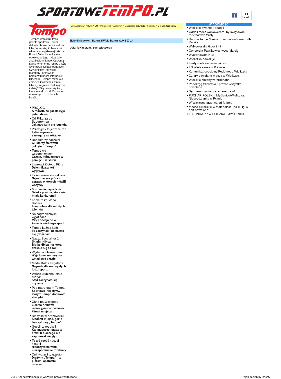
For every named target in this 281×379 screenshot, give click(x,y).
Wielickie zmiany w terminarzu (210, 80)
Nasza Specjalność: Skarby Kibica (46, 243)
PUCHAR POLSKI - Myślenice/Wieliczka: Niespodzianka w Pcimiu (217, 97)
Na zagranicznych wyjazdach (48, 218)
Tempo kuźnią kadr (48, 231)
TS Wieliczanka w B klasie (207, 67)
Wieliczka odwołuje (202, 59)
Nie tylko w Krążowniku (48, 319)
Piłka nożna (105, 26)
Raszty (266, 377)
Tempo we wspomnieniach (47, 155)
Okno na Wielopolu (49, 306)
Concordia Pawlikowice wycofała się (213, 50)
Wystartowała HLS (201, 54)
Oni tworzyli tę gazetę (47, 359)
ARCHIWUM (92, 26)
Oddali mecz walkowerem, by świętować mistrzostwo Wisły (217, 33)
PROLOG (48, 111)
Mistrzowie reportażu (48, 192)
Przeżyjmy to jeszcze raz (49, 132)
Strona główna (77, 26)
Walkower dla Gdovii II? (205, 46)
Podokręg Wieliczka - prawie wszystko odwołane (215, 85)
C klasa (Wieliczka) (167, 26)
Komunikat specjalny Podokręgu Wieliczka (218, 71)
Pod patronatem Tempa (48, 292)
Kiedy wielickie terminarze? (207, 63)
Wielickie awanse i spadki (206, 27)
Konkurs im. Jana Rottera (48, 204)
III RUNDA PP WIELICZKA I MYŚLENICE (217, 114)
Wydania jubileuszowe (47, 255)
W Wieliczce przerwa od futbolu (210, 102)
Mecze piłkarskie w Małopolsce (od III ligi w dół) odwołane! (218, 108)
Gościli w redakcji (47, 331)
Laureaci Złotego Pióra (47, 167)
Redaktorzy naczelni (46, 143)
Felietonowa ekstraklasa (49, 180)
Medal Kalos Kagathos (49, 266)
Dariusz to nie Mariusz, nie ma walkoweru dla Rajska (220, 40)
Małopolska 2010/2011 (135, 26)
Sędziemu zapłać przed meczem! (212, 91)
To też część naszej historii (49, 345)
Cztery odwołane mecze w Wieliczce (214, 75)
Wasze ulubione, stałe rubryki (47, 278)
